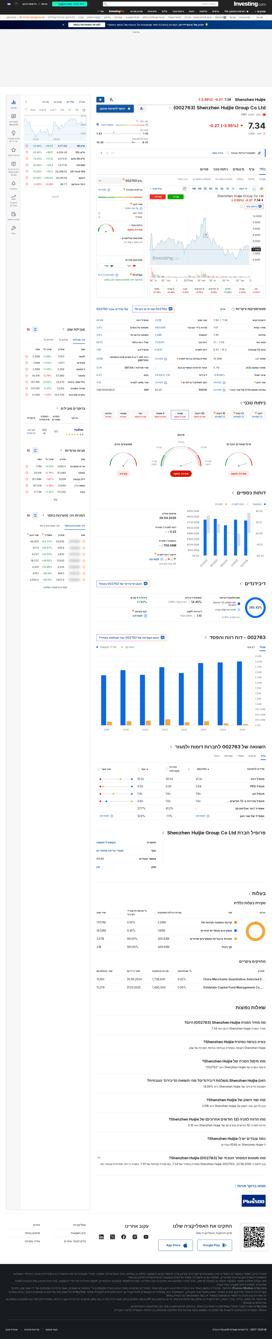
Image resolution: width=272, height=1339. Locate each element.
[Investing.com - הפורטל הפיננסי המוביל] (250, 4)
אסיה (81, 17)
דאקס (82, 177)
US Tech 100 (77, 171)
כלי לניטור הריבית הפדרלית (61, 17)
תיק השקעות (78, 1233)
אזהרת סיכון (12, 1329)
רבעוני (251, 647)
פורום (204, 169)
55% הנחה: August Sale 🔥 (70, 4)
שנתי (262, 647)
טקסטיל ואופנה (106, 842)
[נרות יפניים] (261, 189)
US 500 (80, 164)
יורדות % (49, 339)
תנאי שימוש (52, 1329)
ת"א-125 (80, 152)
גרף (251, 169)
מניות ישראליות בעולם (153, 17)
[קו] (254, 189)
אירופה (107, 17)
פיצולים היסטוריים (202, 179)
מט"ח (82, 101)
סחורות (58, 101)
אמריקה (118, 17)
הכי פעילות (79, 339)
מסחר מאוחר (174, 17)
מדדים (70, 101)
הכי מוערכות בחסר (75, 525)
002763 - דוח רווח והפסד (238, 637)
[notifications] (16, 4)
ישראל (233, 17)
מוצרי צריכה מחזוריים (109, 850)
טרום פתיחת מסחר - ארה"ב (198, 17)
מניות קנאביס (132, 17)
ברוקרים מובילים (73, 408)
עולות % (63, 339)
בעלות (240, 179)
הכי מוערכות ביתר (50, 525)
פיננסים (238, 169)
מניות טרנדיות (75, 450)
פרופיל (251, 179)
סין (98, 867)
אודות (36, 1224)
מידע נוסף (217, 152)
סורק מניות (136, 11)
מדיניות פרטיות (31, 1329)
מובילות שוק (76, 329)
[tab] (257, 415)
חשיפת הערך (107, 124)
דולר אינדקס (78, 184)
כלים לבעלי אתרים (75, 1241)
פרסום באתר (32, 1233)
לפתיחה (200, 815)
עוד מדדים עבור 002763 (112, 309)
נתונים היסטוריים (223, 179)
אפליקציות (79, 1224)
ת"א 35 (81, 145)
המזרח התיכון (94, 17)
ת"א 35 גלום (78, 158)
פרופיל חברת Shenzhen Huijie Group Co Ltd (216, 833)
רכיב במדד (182, 179)
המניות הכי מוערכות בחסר (66, 515)
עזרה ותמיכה (32, 1241)
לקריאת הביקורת (31, 431)
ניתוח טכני (220, 169)
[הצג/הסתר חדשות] (184, 189)
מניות (260, 17)
